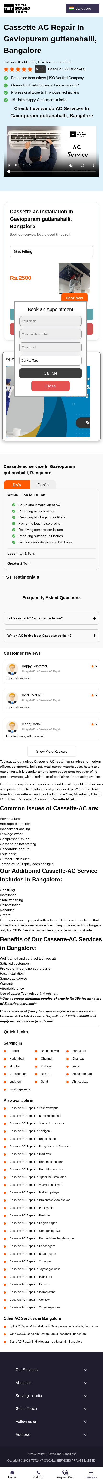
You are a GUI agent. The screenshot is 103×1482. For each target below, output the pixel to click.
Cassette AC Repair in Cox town (30, 1299)
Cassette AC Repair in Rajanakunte (33, 1139)
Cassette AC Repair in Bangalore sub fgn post (39, 1146)
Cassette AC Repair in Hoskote (30, 1215)
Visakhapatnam (20, 1089)
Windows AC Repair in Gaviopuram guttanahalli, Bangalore (48, 1334)
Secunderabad (82, 1074)
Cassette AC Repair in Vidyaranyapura (35, 1307)
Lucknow (15, 1081)
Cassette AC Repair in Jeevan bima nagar (37, 1123)
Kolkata (46, 1066)
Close (50, 386)
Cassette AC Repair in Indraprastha (33, 1292)
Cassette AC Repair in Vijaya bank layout (36, 1185)
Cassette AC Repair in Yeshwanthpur (34, 1108)
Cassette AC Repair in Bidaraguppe (33, 1253)
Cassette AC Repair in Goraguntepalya (35, 1230)
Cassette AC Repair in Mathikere (31, 1276)
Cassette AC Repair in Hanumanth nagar (36, 1162)
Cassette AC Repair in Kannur (29, 1284)
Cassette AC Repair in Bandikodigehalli (35, 1116)
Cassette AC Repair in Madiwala (31, 1154)
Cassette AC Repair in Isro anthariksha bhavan (40, 1200)
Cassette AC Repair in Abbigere (30, 1131)
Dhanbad (78, 1058)
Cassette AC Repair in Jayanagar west (35, 1269)
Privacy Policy (36, 1454)
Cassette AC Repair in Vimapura (31, 1261)
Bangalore (79, 1051)
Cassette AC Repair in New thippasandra (36, 1169)
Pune (75, 1066)
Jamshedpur (18, 1074)
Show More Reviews (51, 751)
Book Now (74, 298)
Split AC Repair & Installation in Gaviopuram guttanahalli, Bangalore (54, 1326)
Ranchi (14, 1051)
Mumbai (15, 1066)
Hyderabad (17, 1058)
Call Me (50, 373)
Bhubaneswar (50, 1051)
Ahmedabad (80, 1081)
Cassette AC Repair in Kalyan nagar (33, 1223)
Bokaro (45, 1074)
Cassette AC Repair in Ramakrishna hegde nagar (42, 1238)
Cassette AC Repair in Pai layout (31, 1207)
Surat (44, 1081)
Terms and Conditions (62, 1454)
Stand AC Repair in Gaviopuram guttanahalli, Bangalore (46, 1341)
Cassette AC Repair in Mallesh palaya (34, 1192)
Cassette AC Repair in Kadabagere (32, 1246)
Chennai (46, 1058)
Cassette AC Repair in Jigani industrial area (38, 1177)
